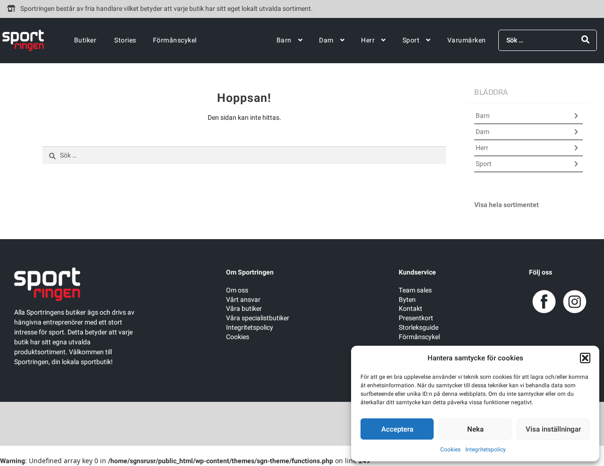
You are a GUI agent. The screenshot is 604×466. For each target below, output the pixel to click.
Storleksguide (418, 328)
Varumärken (466, 40)
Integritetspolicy (485, 449)
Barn (284, 40)
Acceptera (397, 429)
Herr (368, 40)
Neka (475, 429)
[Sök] (585, 40)
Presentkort (416, 318)
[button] (585, 358)
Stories (125, 40)
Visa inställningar (553, 429)
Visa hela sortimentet (506, 205)
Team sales (415, 290)
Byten (407, 300)
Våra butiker (244, 309)
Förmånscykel (175, 40)
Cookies (450, 449)
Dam (326, 40)
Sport (411, 40)
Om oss (237, 290)
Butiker (85, 40)
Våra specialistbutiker (257, 318)
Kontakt (410, 309)
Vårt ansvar (243, 300)
